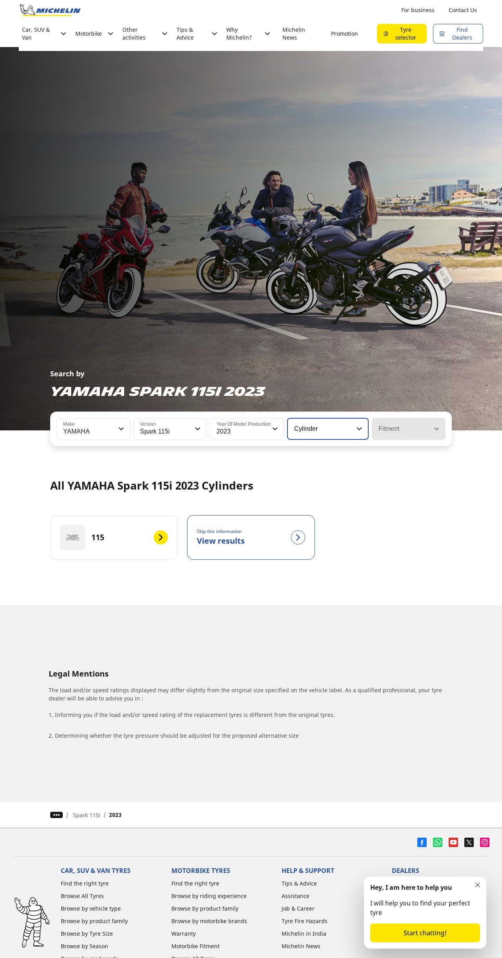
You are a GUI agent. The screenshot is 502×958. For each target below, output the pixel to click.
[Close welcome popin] (478, 885)
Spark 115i (86, 815)
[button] (120, 428)
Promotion (344, 33)
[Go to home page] (50, 10)
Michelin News (293, 33)
